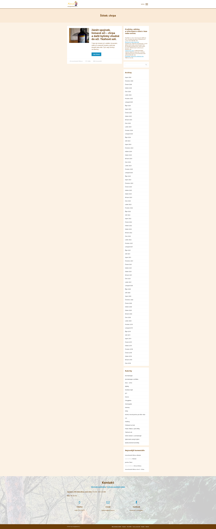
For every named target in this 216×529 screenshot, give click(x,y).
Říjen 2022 (128, 211)
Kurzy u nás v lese (136, 526)
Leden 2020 (128, 321)
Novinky (147, 526)
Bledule (139, 455)
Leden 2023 (128, 204)
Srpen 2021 (128, 257)
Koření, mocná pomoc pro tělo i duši (135, 414)
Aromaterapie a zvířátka (131, 379)
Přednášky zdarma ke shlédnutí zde (134, 56)
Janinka (127, 462)
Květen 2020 (128, 307)
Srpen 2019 (128, 338)
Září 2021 (127, 254)
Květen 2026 (128, 88)
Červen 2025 (128, 112)
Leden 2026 (128, 95)
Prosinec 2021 (129, 243)
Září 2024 (127, 141)
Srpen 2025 (128, 109)
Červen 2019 (128, 342)
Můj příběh (129, 526)
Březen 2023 (128, 197)
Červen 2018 (128, 352)
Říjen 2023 (128, 176)
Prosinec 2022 (129, 208)
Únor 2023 (128, 201)
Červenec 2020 (129, 300)
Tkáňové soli (128, 432)
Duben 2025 (128, 116)
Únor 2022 (128, 236)
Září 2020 (127, 292)
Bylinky (127, 386)
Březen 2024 (128, 158)
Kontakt (142, 526)
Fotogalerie (128, 400)
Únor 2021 (128, 278)
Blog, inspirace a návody (116, 526)
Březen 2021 (128, 275)
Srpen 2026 (128, 77)
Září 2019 (127, 335)
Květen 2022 (128, 225)
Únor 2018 (128, 363)
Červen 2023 (128, 187)
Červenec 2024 (129, 148)
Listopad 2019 (129, 328)
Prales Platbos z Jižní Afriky (132, 428)
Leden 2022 (128, 240)
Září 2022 (127, 215)
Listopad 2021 (129, 247)
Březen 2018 (128, 359)
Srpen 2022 (128, 218)
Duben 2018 (128, 356)
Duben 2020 (128, 310)
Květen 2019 (128, 345)
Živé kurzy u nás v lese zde (132, 42)
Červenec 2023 (129, 183)
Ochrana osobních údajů (116, 487)
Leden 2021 (128, 282)
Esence (127, 397)
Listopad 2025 (129, 102)
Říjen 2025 (128, 105)
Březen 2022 (128, 232)
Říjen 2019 (128, 331)
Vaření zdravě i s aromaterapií (133, 436)
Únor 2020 (128, 317)
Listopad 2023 (129, 172)
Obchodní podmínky (98, 487)
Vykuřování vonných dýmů (132, 439)
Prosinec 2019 (129, 324)
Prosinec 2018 (129, 349)
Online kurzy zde (129, 50)
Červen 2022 (128, 222)
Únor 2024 (128, 162)
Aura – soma (128, 383)
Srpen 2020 (128, 296)
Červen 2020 (128, 303)
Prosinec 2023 (129, 169)
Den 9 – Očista (140, 469)
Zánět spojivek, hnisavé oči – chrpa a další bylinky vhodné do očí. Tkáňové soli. (105, 34)
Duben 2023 (128, 194)
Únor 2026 (128, 91)
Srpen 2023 (128, 179)
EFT (126, 393)
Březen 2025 (128, 120)
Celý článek (96, 54)
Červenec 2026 (129, 81)
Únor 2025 (128, 123)
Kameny (127, 407)
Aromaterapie (129, 375)
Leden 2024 (128, 165)
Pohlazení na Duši (130, 425)
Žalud (130, 462)
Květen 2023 (128, 190)
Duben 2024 (128, 155)
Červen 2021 (128, 264)
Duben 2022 (128, 229)
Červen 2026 (128, 84)
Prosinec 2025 (129, 98)
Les (126, 418)
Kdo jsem (124, 526)
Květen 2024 (128, 151)
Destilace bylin (129, 390)
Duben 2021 (128, 271)
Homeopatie (128, 404)
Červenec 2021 (129, 261)
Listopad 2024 (129, 134)
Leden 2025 (128, 127)
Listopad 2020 (129, 285)
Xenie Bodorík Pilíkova (77, 61)
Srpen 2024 (128, 144)
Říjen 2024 (128, 137)
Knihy (126, 411)
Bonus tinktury (137, 466)
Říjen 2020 (128, 289)
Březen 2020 (128, 314)
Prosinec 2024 (129, 130)
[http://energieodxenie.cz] (72, 4)
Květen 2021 (128, 268)
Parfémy (127, 421)
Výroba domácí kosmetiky (132, 443)
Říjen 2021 (128, 250)
